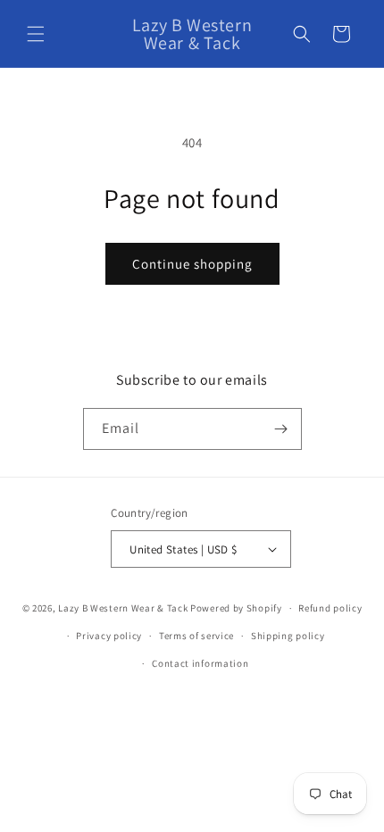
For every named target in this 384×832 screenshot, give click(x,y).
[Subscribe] (281, 429)
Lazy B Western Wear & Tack (123, 608)
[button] (35, 34)
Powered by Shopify (236, 608)
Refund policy (330, 608)
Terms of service (196, 635)
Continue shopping (192, 263)
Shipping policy (288, 635)
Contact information (200, 663)
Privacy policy (109, 635)
